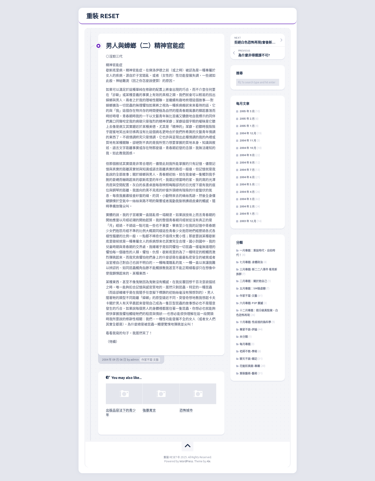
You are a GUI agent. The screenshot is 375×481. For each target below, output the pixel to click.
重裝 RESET (102, 15)
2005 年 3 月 (247, 111)
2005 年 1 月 (247, 125)
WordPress (186, 461)
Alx (208, 461)
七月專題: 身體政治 (251, 262)
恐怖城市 (186, 410)
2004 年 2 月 (247, 206)
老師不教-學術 (248, 351)
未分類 (244, 336)
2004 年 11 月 (248, 140)
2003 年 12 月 (248, 221)
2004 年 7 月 (247, 169)
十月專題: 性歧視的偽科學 (255, 322)
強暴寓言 (149, 410)
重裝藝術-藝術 (248, 373)
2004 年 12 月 (248, 133)
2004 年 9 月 (247, 155)
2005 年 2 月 (247, 118)
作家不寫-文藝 (150, 359)
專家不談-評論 (248, 329)
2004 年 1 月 (247, 213)
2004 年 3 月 (247, 199)
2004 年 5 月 (247, 184)
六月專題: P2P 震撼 (251, 303)
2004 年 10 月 (248, 147)
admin (134, 359)
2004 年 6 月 (247, 177)
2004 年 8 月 (247, 162)
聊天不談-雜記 (248, 358)
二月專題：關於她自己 (253, 281)
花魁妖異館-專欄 (250, 365)
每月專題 (245, 344)
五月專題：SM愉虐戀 (253, 288)
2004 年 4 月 (247, 191)
